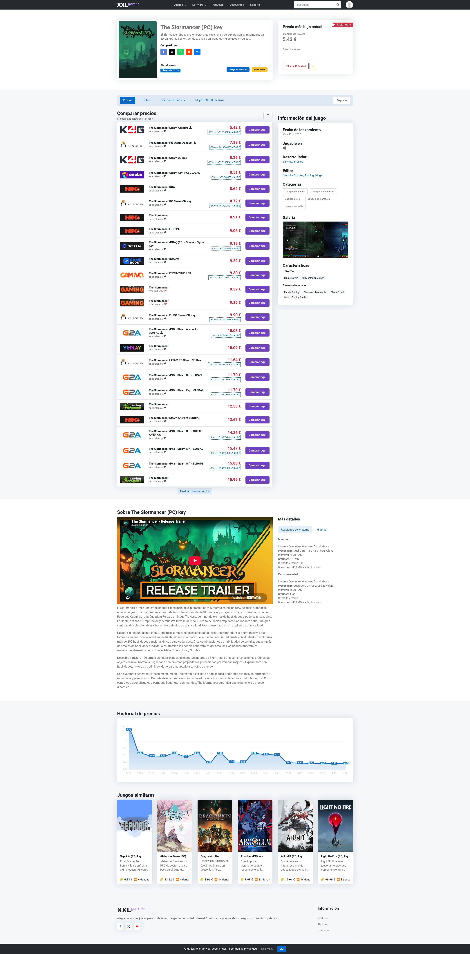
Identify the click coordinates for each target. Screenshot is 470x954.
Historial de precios (173, 100)
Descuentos (236, 4)
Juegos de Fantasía (319, 198)
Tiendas (322, 924)
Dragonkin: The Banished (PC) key (211, 856)
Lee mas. (267, 949)
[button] (349, 4)
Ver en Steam (259, 70)
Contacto (323, 930)
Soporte (255, 4)
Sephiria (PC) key (131, 856)
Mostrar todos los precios (194, 491)
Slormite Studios (293, 161)
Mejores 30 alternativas (209, 100)
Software (197, 4)
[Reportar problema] (313, 66)
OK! (282, 948)
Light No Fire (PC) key (334, 856)
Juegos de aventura (323, 191)
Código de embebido (237, 70)
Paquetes (218, 4)
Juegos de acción (295, 191)
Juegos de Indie (294, 206)
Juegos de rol (293, 198)
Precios (127, 100)
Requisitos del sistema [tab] (295, 529)
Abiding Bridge (313, 175)
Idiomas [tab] (321, 529)
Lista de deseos (297, 66)
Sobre (146, 100)
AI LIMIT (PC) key (292, 856)
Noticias (323, 918)
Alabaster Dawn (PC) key (173, 856)
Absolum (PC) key (252, 856)
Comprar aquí (257, 129)
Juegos (178, 4)
